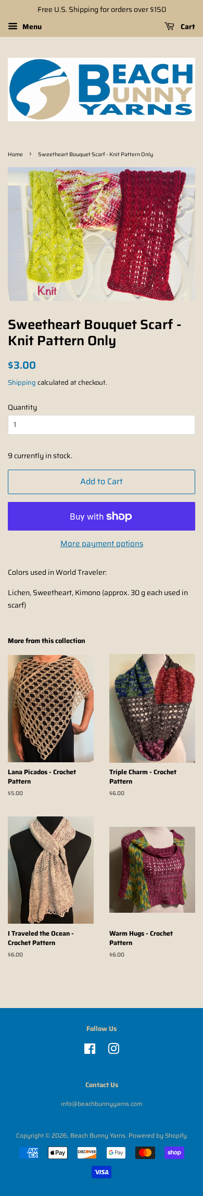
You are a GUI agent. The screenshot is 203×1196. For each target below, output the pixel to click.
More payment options (101, 543)
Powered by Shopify (158, 1135)
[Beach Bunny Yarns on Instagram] (113, 1051)
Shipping (22, 382)
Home (15, 154)
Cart (187, 26)
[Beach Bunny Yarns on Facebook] (90, 1051)
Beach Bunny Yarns (97, 1135)
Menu (31, 26)
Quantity (22, 407)
